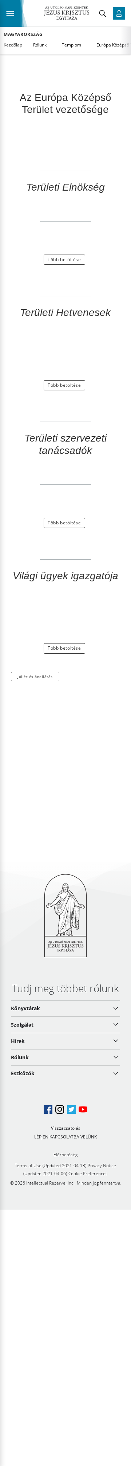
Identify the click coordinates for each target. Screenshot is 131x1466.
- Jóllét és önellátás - (35, 676)
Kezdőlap (13, 45)
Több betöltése (64, 259)
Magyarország (23, 34)
